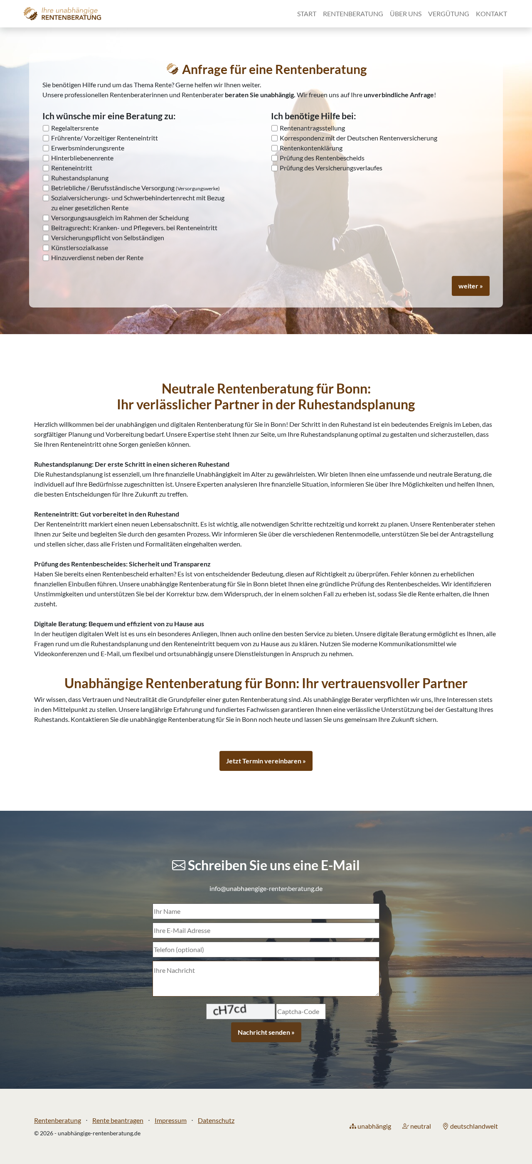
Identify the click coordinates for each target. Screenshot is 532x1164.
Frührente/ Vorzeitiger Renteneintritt (104, 138)
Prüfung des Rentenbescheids (322, 158)
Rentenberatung (353, 13)
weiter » (470, 286)
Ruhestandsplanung (79, 178)
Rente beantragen (117, 1120)
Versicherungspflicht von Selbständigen (107, 237)
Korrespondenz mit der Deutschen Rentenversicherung (358, 138)
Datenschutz (216, 1120)
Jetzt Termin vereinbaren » (266, 761)
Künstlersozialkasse (79, 247)
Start (306, 13)
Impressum (171, 1120)
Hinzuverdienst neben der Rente (97, 257)
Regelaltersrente (75, 128)
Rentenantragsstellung (312, 128)
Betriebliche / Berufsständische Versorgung (135, 188)
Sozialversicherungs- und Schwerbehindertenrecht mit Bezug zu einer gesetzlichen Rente (137, 203)
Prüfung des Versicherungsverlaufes (331, 168)
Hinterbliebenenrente (82, 158)
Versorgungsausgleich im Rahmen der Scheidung (120, 217)
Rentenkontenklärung (311, 148)
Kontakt (491, 13)
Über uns (405, 13)
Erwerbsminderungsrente (87, 148)
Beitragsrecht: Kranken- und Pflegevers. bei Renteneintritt (134, 227)
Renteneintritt (71, 168)
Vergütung (448, 13)
